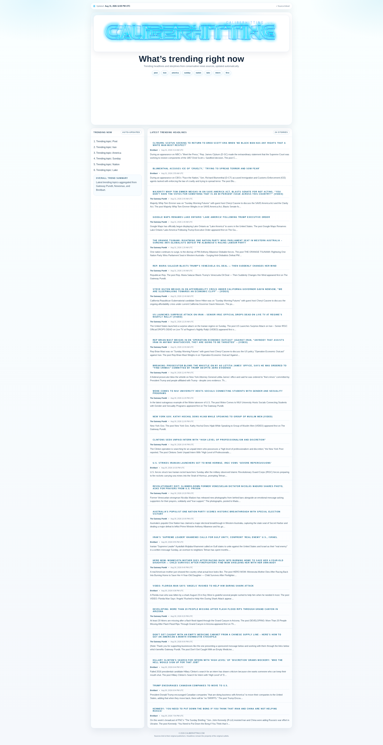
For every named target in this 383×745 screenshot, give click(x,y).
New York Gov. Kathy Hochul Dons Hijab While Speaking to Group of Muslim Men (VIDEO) (213, 417)
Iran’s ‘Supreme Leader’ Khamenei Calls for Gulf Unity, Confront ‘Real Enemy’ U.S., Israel (215, 537)
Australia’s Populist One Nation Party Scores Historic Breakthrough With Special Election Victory (216, 513)
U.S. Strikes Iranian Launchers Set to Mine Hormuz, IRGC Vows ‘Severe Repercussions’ (212, 463)
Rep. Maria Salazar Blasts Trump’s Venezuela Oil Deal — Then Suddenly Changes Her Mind (215, 266)
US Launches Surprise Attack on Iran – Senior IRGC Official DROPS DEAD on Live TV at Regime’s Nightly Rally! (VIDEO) (217, 316)
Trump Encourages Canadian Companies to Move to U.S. (190, 686)
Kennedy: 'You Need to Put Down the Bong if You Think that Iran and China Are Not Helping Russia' (215, 710)
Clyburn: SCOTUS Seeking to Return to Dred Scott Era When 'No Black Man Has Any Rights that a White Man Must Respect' (219, 144)
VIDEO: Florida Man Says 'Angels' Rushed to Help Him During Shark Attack (203, 586)
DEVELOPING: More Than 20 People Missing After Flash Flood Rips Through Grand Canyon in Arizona (215, 610)
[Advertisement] (191, 99)
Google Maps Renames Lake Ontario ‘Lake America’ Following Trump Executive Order (211, 217)
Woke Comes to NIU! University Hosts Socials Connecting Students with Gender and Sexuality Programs (218, 392)
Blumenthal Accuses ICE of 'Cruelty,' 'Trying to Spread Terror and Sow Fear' (206, 169)
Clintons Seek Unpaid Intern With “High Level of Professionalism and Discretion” (209, 440)
